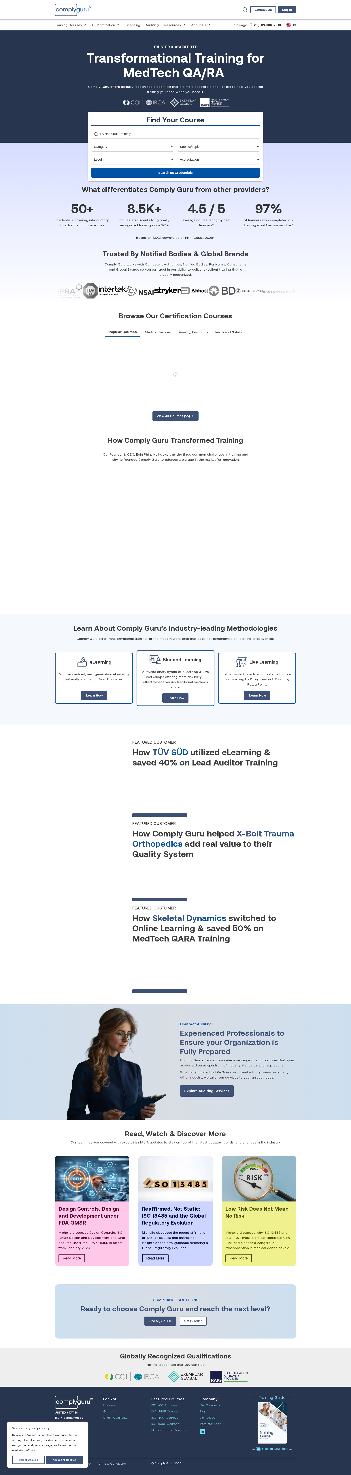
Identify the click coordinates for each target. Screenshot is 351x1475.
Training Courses (68, 25)
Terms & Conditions (111, 1463)
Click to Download (274, 1449)
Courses (109, 1405)
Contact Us (263, 10)
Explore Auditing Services (206, 1091)
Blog (203, 1411)
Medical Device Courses (168, 1430)
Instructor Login (211, 1423)
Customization (103, 25)
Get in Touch (193, 1321)
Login (110, 1411)
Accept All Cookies (64, 1459)
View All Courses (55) (173, 416)
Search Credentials (175, 173)
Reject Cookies (28, 1459)
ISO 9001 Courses (164, 1405)
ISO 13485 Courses (165, 1411)
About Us (198, 25)
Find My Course (160, 1321)
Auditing (152, 25)
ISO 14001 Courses (164, 1417)
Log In (287, 10)
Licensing (132, 25)
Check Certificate (115, 1417)
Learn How (94, 695)
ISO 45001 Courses (165, 1423)
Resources (172, 25)
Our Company (210, 1405)
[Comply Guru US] (73, 9)
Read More (72, 1258)
